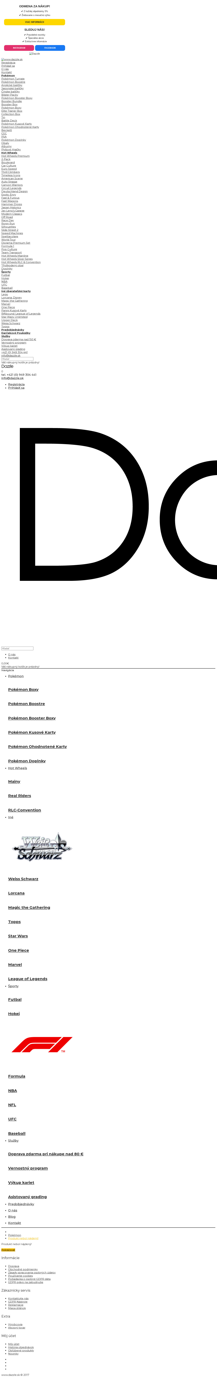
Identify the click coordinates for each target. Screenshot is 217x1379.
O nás (5, 69)
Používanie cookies (20, 1275)
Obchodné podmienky (23, 1269)
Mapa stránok (17, 1308)
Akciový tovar (16, 1327)
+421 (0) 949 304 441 (14, 352)
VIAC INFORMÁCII (34, 22)
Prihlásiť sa (8, 65)
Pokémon (14, 1235)
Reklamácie (15, 1305)
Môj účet (13, 1344)
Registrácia (8, 62)
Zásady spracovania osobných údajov (32, 1272)
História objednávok (21, 1347)
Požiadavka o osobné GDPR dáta (29, 1279)
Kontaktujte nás (18, 1298)
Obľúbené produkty (21, 1350)
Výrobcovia (15, 1324)
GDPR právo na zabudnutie (25, 1282)
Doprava (13, 1266)
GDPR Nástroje (17, 1301)
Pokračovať (8, 1249)
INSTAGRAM (19, 48)
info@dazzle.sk (10, 355)
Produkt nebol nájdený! (23, 1238)
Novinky (13, 1353)
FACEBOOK (50, 48)
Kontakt (6, 72)
